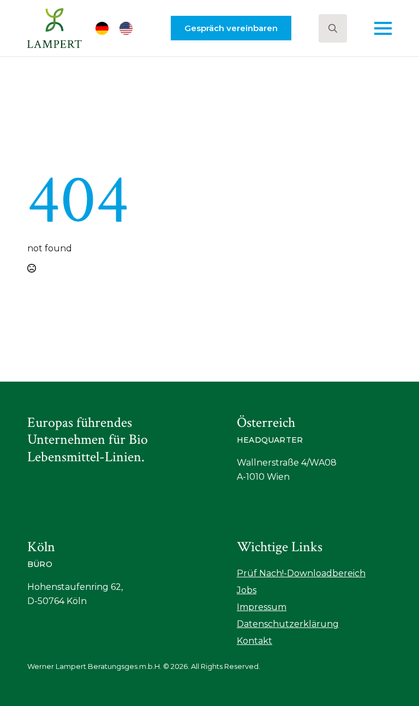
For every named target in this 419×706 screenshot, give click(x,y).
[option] (128, 28)
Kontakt (254, 641)
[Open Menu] (383, 28)
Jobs (246, 590)
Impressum (261, 607)
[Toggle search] (333, 28)
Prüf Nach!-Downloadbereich (301, 573)
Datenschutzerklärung (288, 624)
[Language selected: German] (119, 28)
